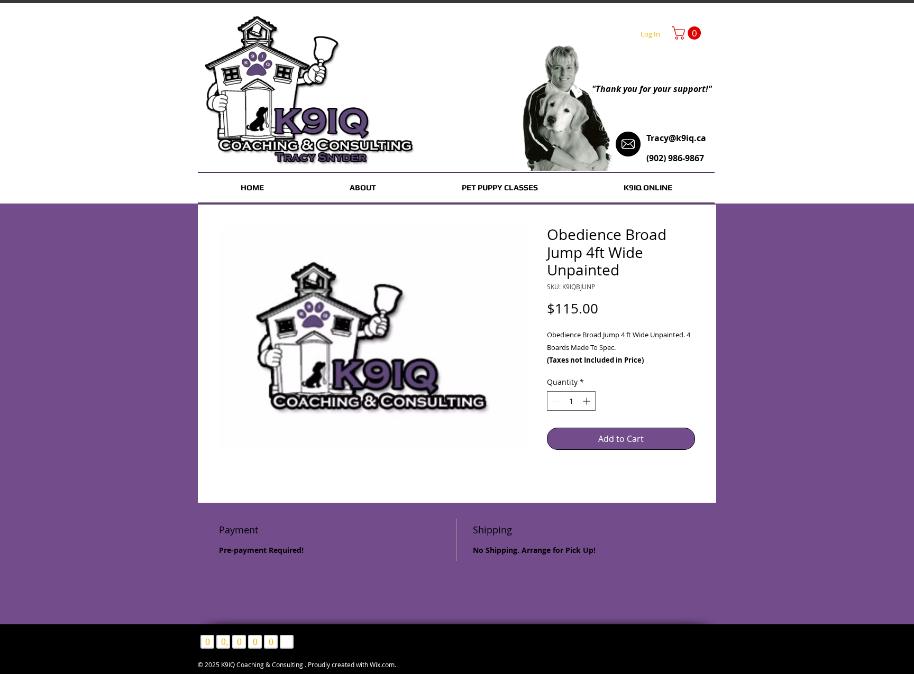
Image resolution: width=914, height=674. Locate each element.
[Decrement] (555, 401)
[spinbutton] (571, 401)
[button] (688, 33)
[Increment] (587, 401)
